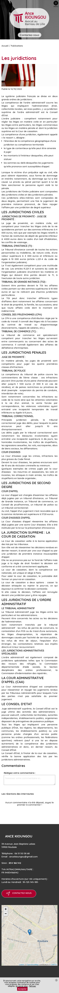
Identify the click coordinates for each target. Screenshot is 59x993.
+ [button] (6, 909)
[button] (56, 4)
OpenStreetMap (33, 964)
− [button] (6, 914)
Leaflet (21, 964)
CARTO (54, 964)
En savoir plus (22, 986)
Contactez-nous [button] (29, 35)
